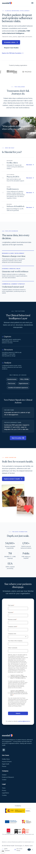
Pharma (4, 766)
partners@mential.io (24, 721)
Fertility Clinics (6, 759)
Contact (4, 779)
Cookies (4, 795)
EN (29, 849)
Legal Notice (5, 793)
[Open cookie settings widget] (3, 851)
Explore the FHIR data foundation (13, 53)
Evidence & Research (8, 777)
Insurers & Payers (7, 761)
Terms (3, 788)
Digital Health (5, 764)
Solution (4, 774)
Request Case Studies (11, 48)
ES (32, 849)
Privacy (4, 790)
